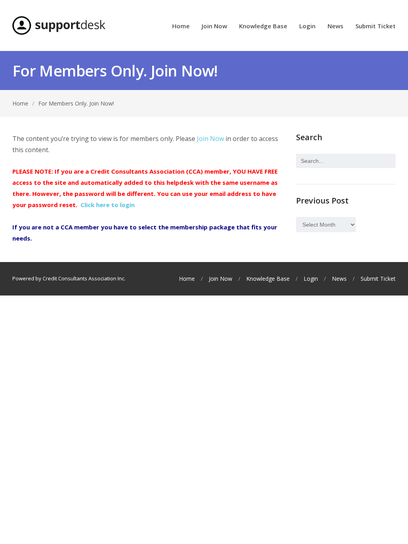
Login (307, 26)
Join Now (214, 26)
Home (181, 26)
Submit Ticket (375, 26)
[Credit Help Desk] (59, 25)
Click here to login (107, 205)
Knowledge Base (263, 26)
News (335, 26)
